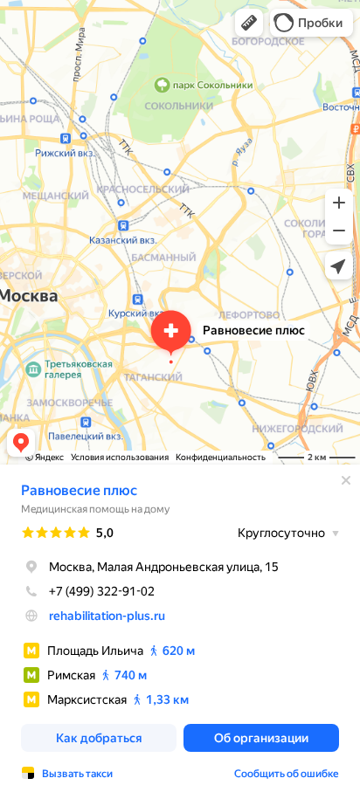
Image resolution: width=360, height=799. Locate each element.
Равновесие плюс (79, 490)
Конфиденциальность (221, 457)
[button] (249, 23)
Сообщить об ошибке (286, 774)
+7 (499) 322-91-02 (102, 591)
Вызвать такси (77, 774)
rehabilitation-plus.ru (107, 616)
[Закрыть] (346, 480)
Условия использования (120, 457)
